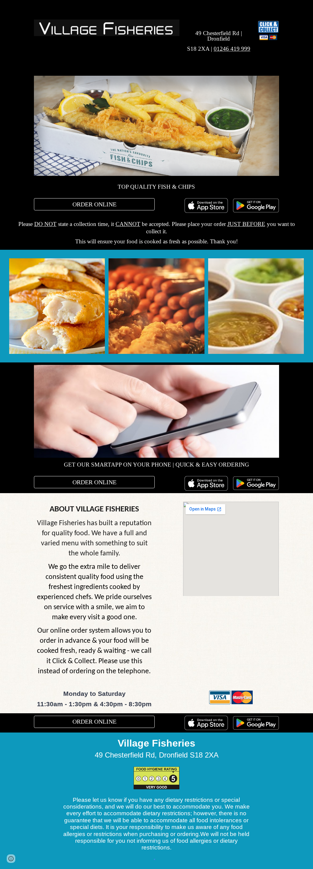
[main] (218, 37)
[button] (11, 858)
